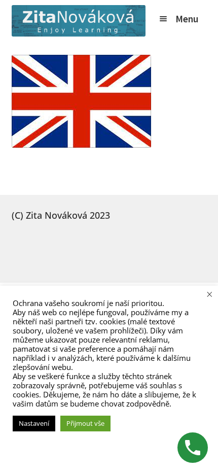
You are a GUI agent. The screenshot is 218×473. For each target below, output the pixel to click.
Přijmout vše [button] (85, 423)
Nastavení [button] (34, 423)
